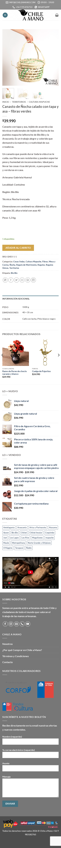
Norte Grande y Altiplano (39, 543)
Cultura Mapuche (39, 102)
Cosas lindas (19, 261)
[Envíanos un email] (16, 624)
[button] (5, 15)
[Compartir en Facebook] (10, 280)
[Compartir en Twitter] (16, 280)
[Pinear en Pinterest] (27, 280)
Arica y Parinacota (37, 527)
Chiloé (24, 532)
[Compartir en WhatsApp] (5, 280)
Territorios (19, 102)
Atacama (53, 527)
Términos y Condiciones (15, 656)
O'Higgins (7, 548)
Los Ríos (25, 537)
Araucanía (22, 527)
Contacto (7, 662)
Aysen (6, 532)
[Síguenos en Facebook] (5, 624)
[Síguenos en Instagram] (10, 624)
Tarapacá (19, 548)
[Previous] (7, 57)
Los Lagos (14, 537)
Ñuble (29, 548)
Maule (6, 543)
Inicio (5, 102)
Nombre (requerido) (12, 736)
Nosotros (7, 643)
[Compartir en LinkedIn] (33, 280)
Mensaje (6, 776)
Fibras (45, 261)
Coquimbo (49, 532)
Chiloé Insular (36, 532)
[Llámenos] (22, 624)
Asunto (5, 763)
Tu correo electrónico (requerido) (18, 750)
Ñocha (12, 265)
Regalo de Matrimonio (26, 265)
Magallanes (37, 537)
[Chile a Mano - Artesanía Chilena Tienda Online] (30, 15)
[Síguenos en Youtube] (27, 624)
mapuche (50, 537)
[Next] (53, 57)
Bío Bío (14, 273)
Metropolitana (18, 543)
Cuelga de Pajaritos (41, 371)
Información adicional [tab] (16, 298)
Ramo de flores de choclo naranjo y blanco (14, 372)
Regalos (41, 265)
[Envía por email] (22, 280)
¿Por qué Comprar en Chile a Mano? (22, 649)
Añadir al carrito (18, 247)
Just (5, 537)
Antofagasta (9, 527)
